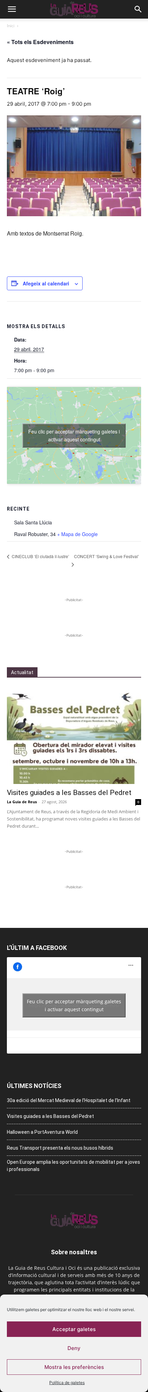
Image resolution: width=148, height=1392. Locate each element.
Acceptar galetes (74, 1329)
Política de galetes (67, 1382)
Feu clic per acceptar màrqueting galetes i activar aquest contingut (74, 435)
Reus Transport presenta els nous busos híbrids (60, 1148)
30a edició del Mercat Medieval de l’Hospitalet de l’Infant (68, 1100)
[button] (12, 9)
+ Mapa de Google (77, 534)
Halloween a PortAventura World (42, 1132)
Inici (10, 26)
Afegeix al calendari (46, 283)
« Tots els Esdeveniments (40, 42)
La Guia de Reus (22, 801)
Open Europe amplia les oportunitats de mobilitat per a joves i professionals (73, 1165)
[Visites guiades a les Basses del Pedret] (74, 735)
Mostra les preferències (74, 1367)
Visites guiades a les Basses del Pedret (69, 792)
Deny (74, 1348)
